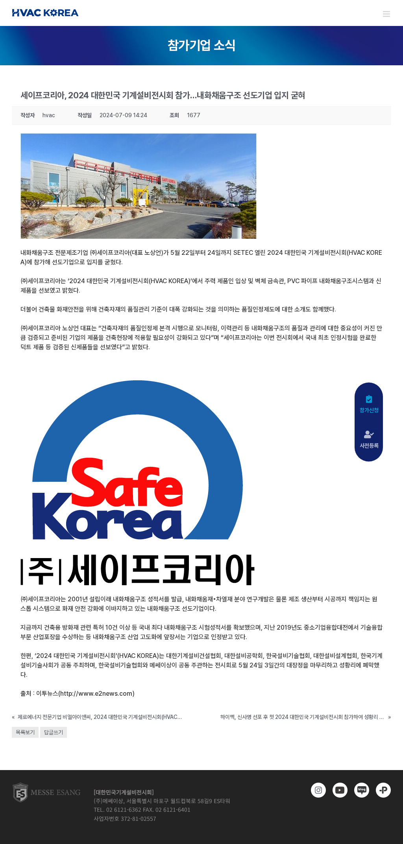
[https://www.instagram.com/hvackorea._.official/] (317, 790)
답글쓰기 (53, 732)
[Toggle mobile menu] (387, 14)
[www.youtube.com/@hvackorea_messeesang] (338, 790)
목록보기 (25, 732)
